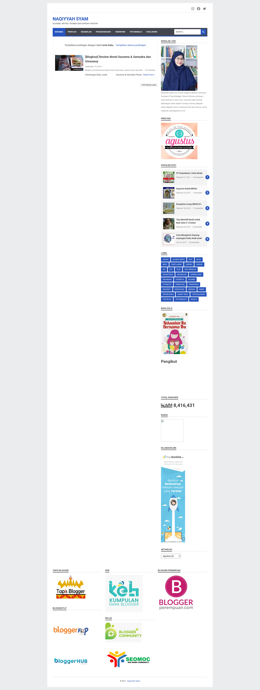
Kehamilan (86, 32)
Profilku (72, 32)
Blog (199, 259)
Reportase (179, 289)
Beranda (59, 32)
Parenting (120, 32)
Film (178, 269)
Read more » (149, 74)
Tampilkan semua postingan (131, 45)
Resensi (191, 289)
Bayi (190, 259)
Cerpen (189, 264)
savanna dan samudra (133, 70)
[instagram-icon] (193, 8)
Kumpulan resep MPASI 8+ (188, 204)
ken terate (105, 70)
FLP (171, 269)
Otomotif (167, 284)
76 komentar (150, 70)
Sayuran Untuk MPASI (186, 188)
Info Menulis (190, 269)
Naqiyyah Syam (70, 18)
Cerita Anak (176, 264)
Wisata (194, 299)
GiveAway (97, 70)
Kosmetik (180, 279)
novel (112, 70)
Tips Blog (167, 299)
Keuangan (167, 279)
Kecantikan (168, 274)
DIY (164, 269)
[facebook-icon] (198, 8)
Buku (165, 264)
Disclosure (151, 32)
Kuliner (191, 279)
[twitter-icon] (204, 8)
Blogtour (88, 70)
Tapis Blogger (198, 294)
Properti (167, 289)
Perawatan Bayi (103, 32)
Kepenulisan (196, 274)
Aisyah (166, 259)
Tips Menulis (136, 32)
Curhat (199, 264)
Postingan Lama (149, 85)
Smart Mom (183, 294)
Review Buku (168, 294)
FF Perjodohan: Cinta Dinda (189, 173)
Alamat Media (179, 259)
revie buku (119, 70)
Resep (201, 289)
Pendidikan (193, 284)
